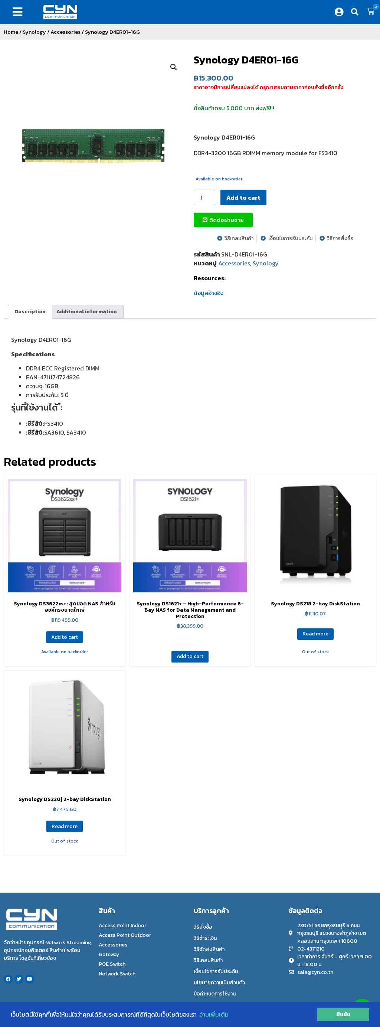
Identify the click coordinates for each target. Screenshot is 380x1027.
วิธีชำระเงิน (205, 938)
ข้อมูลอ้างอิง (208, 292)
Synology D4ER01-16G (246, 60)
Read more (315, 634)
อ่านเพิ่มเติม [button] (214, 1014)
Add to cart (243, 197)
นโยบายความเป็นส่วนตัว (219, 983)
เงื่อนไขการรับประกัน (216, 971)
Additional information (86, 311)
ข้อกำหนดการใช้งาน (215, 994)
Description (30, 311)
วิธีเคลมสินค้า (208, 960)
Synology (34, 32)
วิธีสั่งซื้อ (203, 927)
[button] (19, 11)
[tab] (30, 312)
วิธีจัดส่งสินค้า (209, 949)
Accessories (65, 32)
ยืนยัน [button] (343, 1014)
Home (11, 32)
